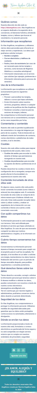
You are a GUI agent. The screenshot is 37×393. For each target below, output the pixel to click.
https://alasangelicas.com (11, 28)
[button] (18, 13)
